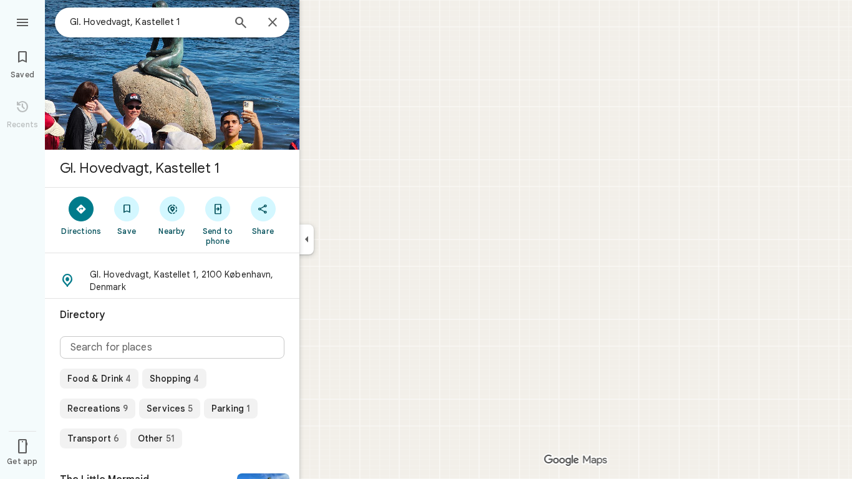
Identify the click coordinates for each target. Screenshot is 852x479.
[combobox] (146, 21)
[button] (172, 280)
